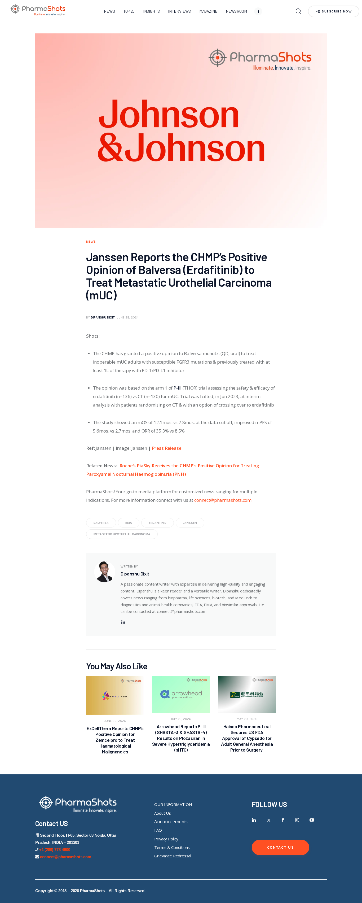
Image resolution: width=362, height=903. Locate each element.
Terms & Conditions (172, 847)
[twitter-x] (268, 820)
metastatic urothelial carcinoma (122, 534)
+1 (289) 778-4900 (54, 849)
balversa (101, 523)
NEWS (91, 241)
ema (128, 523)
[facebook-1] (283, 820)
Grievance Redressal (172, 855)
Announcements (171, 821)
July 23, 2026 (181, 719)
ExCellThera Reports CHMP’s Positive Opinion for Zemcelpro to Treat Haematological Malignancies (115, 739)
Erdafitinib (157, 523)
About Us (162, 813)
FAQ (158, 830)
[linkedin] (123, 622)
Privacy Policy (166, 838)
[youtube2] (312, 820)
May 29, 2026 (247, 719)
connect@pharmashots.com (222, 500)
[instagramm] (297, 820)
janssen (190, 523)
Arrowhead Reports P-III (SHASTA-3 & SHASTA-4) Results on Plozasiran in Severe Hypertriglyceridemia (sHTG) (181, 738)
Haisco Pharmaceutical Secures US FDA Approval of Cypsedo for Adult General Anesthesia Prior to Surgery (247, 738)
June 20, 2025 (115, 721)
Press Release (167, 448)
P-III (178, 388)
